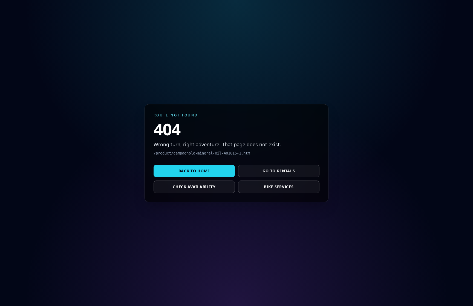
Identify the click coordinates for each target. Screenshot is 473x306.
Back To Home (194, 170)
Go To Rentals (279, 170)
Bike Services (278, 186)
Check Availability (194, 186)
